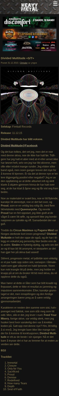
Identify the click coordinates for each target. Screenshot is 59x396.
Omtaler (24, 63)
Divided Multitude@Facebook (19, 145)
